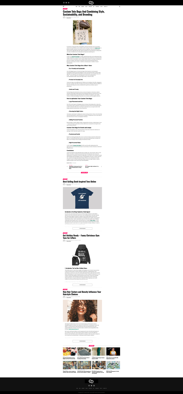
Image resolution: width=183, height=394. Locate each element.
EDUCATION (90, 6)
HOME (76, 6)
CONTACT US (105, 6)
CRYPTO (101, 6)
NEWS (79, 6)
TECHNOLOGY (97, 6)
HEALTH (86, 6)
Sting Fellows (69, 241)
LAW (93, 6)
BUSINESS (82, 6)
